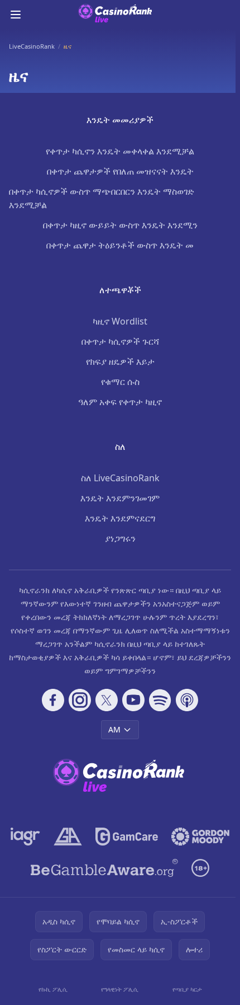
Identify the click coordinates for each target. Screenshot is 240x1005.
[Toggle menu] (15, 14)
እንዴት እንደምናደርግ (120, 518)
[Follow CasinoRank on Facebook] (53, 700)
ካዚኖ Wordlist (120, 321)
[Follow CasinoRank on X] (106, 700)
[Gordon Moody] (200, 837)
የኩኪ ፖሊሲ (53, 989)
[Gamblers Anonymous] (68, 837)
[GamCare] (126, 837)
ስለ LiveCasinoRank (120, 478)
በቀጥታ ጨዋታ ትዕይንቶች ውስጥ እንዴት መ (120, 245)
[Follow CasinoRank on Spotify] (160, 700)
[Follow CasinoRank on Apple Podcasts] (187, 700)
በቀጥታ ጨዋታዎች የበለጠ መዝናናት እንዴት (120, 171)
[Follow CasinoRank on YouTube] (133, 700)
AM (114, 729)
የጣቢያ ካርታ (187, 989)
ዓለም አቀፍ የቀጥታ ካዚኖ (120, 402)
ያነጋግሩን (120, 538)
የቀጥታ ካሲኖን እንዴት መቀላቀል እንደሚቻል (120, 151)
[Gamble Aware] (104, 868)
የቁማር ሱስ (120, 381)
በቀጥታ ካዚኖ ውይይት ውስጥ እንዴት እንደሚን (120, 225)
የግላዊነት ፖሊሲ (119, 989)
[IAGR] (25, 837)
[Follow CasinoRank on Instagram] (80, 700)
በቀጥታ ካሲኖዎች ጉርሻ (120, 341)
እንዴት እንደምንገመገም (120, 498)
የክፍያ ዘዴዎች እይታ (120, 361)
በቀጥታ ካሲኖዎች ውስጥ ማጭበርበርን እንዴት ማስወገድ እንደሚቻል (101, 198)
